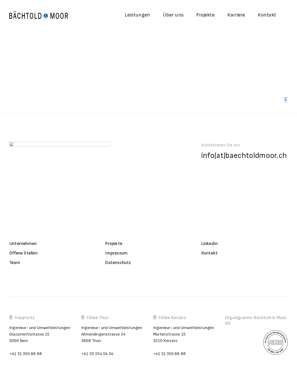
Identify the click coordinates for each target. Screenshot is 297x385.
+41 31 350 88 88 (25, 353)
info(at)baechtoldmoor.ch (244, 155)
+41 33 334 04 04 (97, 353)
